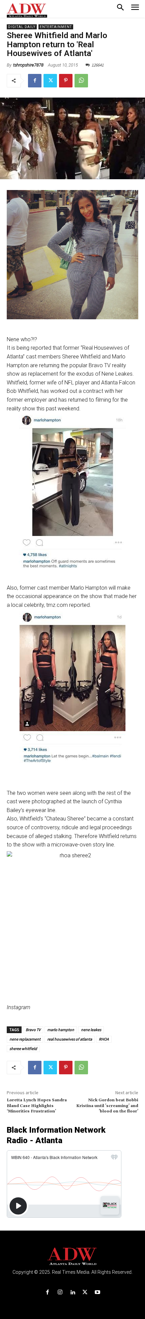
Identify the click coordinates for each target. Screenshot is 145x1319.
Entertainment (56, 27)
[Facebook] (34, 80)
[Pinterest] (65, 80)
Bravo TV (33, 1029)
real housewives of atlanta (69, 1039)
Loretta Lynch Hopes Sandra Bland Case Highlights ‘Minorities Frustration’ (37, 1106)
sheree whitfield (23, 1048)
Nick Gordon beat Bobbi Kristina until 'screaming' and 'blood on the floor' (107, 1106)
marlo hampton (60, 1029)
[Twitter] (50, 80)
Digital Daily (21, 27)
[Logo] (72, 1256)
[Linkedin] (72, 1292)
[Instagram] (59, 1292)
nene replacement (24, 1039)
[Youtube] (97, 1292)
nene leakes (91, 1029)
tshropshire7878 (28, 65)
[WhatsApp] (81, 80)
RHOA (104, 1039)
